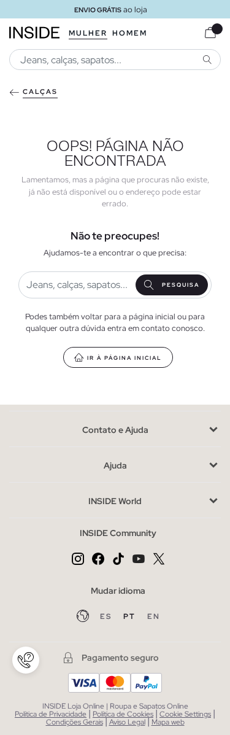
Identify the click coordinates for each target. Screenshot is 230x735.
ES (107, 616)
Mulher (88, 33)
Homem (129, 33)
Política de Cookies (123, 714)
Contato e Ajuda (115, 429)
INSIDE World (115, 501)
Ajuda (115, 465)
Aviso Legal (127, 722)
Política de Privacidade (50, 714)
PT (130, 616)
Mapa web (168, 722)
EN (153, 616)
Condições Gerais (74, 722)
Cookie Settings (185, 714)
